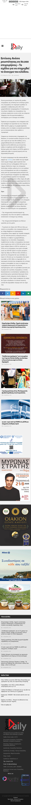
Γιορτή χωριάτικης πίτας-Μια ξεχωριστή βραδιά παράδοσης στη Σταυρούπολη (14, 640)
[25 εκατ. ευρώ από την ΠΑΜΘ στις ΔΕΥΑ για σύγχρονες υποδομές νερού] (15, 410)
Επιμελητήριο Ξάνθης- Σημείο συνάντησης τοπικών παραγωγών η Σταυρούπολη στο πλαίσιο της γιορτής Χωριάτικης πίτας (15, 325)
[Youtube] (15, 1)
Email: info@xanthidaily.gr (10, 764)
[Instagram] (13, 1)
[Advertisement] (15, 22)
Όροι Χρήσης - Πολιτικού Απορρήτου (15, 799)
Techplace (15, 797)
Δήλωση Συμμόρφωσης (16, 800)
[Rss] (17, 1)
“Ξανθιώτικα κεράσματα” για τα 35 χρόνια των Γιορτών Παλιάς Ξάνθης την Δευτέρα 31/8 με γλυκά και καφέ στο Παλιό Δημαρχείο (14, 632)
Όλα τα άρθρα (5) (6, 705)
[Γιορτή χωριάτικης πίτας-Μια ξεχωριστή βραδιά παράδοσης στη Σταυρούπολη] (15, 379)
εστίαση (10, 160)
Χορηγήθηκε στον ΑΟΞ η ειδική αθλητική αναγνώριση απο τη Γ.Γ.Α (12, 685)
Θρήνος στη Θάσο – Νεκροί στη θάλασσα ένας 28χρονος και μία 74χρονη (14, 700)
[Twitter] (11, 1)
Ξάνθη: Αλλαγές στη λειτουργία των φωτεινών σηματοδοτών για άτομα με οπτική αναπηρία (14, 655)
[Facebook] (10, 1)
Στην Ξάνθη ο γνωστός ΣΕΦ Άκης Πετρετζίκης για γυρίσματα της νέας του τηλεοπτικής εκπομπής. (15, 680)
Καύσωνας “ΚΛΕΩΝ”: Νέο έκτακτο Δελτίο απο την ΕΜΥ (15, 695)
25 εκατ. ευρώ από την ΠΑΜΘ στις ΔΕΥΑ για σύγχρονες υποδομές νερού (13, 647)
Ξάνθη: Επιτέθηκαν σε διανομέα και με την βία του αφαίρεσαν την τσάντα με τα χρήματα (15, 690)
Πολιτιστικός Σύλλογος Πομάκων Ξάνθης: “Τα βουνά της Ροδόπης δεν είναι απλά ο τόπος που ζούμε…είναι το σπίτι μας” (15, 663)
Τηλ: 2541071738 (8, 761)
